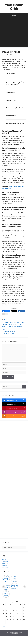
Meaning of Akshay (10, 333)
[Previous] (3, 586)
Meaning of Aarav (9, 331)
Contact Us (5, 567)
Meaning (6, 320)
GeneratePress (14, 633)
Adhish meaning (14, 322)
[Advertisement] (14, 32)
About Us (5, 559)
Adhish (6, 322)
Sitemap (4, 565)
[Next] (24, 586)
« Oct (3, 627)
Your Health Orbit (14, 7)
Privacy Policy (6, 563)
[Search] (24, 386)
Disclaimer (5, 561)
